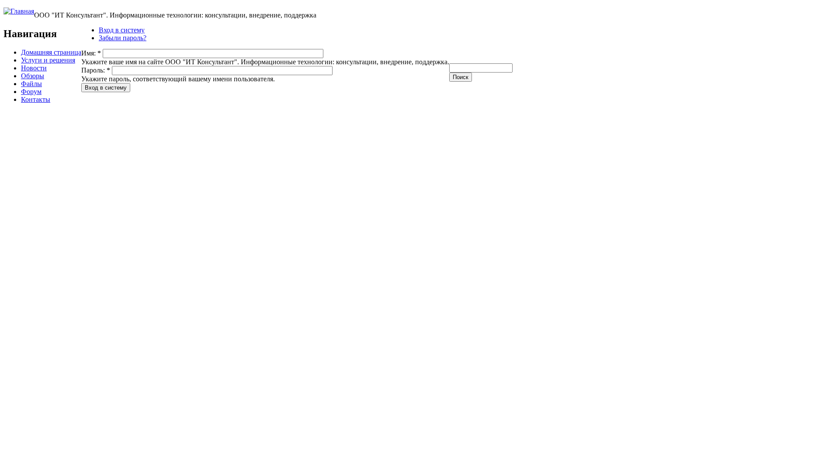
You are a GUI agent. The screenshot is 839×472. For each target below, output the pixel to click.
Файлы (31, 83)
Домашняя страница (51, 52)
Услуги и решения (48, 60)
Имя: (91, 53)
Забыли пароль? (122, 38)
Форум (31, 91)
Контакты (35, 99)
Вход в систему (122, 30)
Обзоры (32, 76)
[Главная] (18, 11)
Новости (34, 68)
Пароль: (95, 70)
